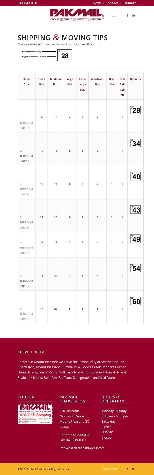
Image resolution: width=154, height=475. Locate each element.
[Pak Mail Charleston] (77, 15)
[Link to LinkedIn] (133, 15)
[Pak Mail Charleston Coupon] (35, 414)
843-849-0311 (76, 440)
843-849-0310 (28, 3)
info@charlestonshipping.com (82, 448)
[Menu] (114, 15)
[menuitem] (97, 3)
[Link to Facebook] (127, 15)
